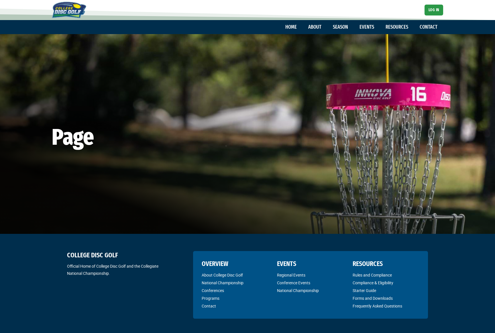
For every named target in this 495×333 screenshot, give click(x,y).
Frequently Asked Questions (377, 306)
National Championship (222, 282)
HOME (291, 27)
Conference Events (293, 282)
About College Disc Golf (222, 275)
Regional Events (291, 275)
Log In (434, 9)
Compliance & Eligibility (373, 282)
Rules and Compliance (372, 275)
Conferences (213, 290)
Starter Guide (364, 290)
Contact (209, 306)
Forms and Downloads (373, 298)
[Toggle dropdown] (299, 27)
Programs (210, 298)
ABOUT (314, 27)
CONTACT (428, 27)
